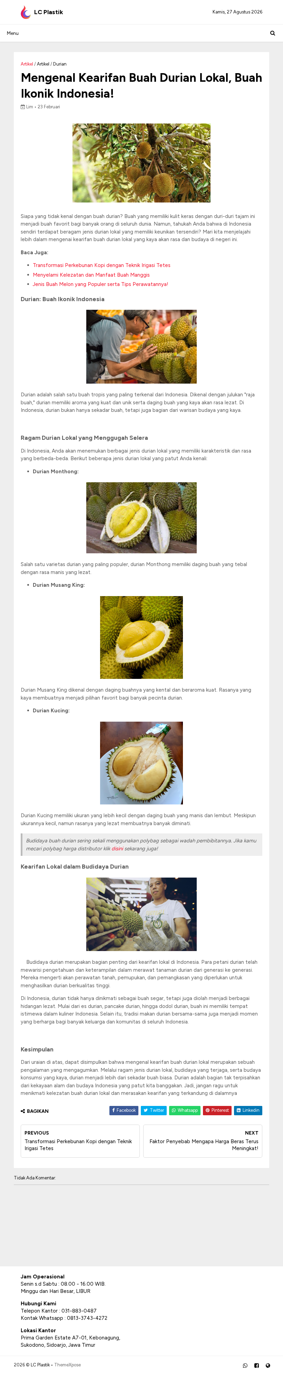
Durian (60, 64)
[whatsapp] (245, 1366)
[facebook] (256, 1366)
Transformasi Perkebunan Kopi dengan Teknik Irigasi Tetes (101, 265)
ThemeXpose (67, 1364)
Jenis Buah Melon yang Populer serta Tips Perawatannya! (100, 284)
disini (117, 848)
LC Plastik (48, 12)
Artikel (27, 64)
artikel (43, 64)
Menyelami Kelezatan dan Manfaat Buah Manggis (91, 275)
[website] (268, 1366)
